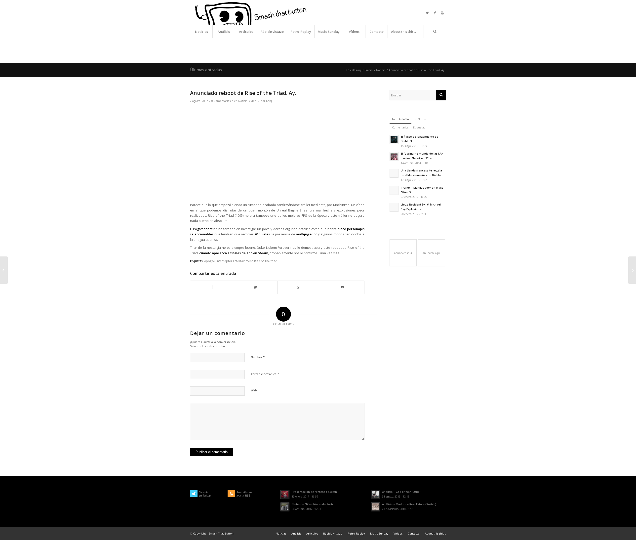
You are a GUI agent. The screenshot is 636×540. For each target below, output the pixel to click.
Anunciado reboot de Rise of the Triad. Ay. (243, 92)
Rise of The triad (265, 261)
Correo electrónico (265, 374)
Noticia (380, 70)
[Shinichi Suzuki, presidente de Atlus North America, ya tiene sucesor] (4, 270)
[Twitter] (427, 12)
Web (254, 390)
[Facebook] (434, 12)
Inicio (369, 70)
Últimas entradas (206, 70)
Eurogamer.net (201, 229)
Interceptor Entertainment (234, 261)
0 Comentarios (221, 101)
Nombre (258, 357)
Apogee (209, 261)
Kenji (269, 101)
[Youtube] (442, 12)
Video (252, 101)
